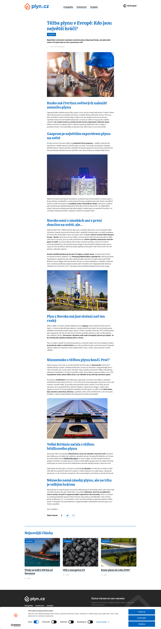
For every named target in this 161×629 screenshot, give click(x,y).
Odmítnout (141, 624)
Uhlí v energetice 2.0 (74, 570)
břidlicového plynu (71, 458)
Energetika (68, 7)
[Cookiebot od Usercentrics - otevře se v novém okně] (16, 625)
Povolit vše (141, 612)
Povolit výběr (141, 618)
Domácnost (81, 7)
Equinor (85, 326)
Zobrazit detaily (101, 622)
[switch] (54, 621)
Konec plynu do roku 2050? (115, 570)
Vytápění (94, 7)
